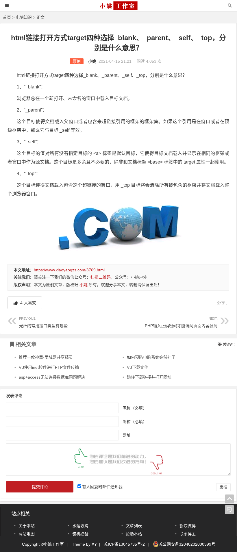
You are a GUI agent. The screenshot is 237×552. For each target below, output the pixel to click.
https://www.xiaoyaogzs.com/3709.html (69, 270)
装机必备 (80, 533)
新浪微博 (187, 525)
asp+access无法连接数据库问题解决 (52, 377)
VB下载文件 (137, 367)
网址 (127, 435)
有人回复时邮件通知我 (102, 486)
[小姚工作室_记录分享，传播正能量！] (118, 8)
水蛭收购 (80, 525)
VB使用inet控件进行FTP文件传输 (49, 367)
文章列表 (134, 525)
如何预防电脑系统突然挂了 (151, 357)
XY (94, 544)
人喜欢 (27, 303)
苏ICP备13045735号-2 (124, 544)
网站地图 (26, 533)
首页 (7, 17)
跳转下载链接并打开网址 (149, 377)
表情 (223, 487)
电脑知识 (24, 17)
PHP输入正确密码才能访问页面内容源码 (181, 322)
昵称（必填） (135, 407)
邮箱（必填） (135, 421)
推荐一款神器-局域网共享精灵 (46, 357)
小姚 (92, 61)
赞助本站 (134, 533)
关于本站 (26, 525)
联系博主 (187, 533)
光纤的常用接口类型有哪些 (43, 322)
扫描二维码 (100, 277)
